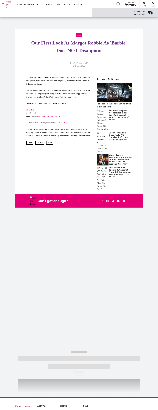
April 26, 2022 (61, 123)
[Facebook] (102, 201)
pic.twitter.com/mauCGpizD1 (49, 116)
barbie (30, 142)
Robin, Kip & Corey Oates (29, 4)
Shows (49, 4)
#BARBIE (30, 110)
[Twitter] (113, 201)
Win (58, 4)
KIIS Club (78, 4)
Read (85, 406)
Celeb (67, 4)
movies (50, 142)
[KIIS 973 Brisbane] (10, 4)
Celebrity (40, 142)
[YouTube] (118, 201)
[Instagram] (107, 201)
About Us (41, 406)
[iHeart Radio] (123, 201)
